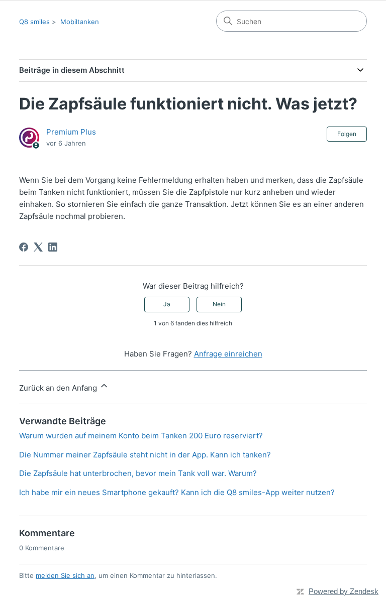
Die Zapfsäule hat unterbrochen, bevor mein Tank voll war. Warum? (138, 473)
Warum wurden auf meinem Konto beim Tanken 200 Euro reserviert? (141, 435)
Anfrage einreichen (228, 353)
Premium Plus (71, 132)
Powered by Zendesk (343, 591)
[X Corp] (38, 247)
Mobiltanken (79, 22)
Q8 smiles (34, 22)
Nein (219, 304)
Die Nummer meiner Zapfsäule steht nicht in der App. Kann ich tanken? (145, 454)
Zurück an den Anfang (59, 388)
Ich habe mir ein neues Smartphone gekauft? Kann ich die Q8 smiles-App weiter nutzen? (177, 492)
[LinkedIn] (52, 247)
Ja (166, 304)
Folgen (346, 134)
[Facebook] (23, 247)
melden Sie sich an (65, 575)
